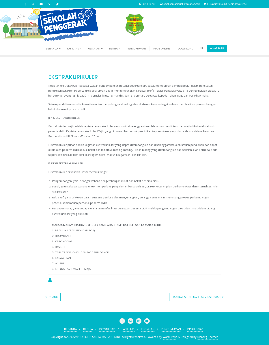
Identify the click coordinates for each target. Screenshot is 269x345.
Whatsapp (217, 48)
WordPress (170, 337)
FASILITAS (128, 329)
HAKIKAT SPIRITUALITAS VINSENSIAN (196, 297)
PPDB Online (195, 329)
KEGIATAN (147, 329)
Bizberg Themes (207, 337)
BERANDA (70, 329)
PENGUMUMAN (171, 329)
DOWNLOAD (107, 329)
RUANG (53, 297)
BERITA (88, 329)
